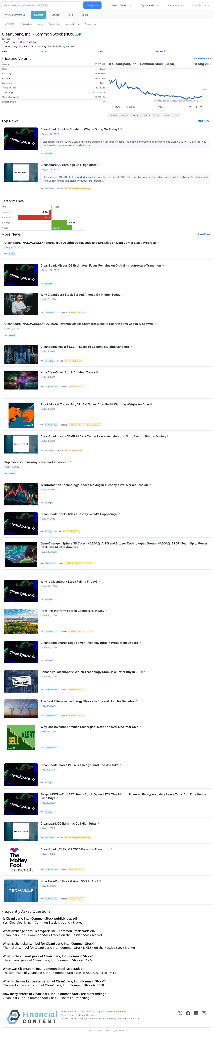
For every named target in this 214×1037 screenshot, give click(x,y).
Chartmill (12, 254)
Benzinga (48, 153)
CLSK (76, 34)
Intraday (113, 115)
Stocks (55, 14)
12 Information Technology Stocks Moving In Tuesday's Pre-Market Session (95, 485)
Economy (97, 425)
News (40, 24)
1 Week (124, 115)
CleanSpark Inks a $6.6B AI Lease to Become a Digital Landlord (86, 346)
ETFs (70, 14)
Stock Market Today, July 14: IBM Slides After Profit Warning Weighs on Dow (96, 404)
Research (160, 51)
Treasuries (90, 24)
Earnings (86, 189)
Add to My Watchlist (65, 46)
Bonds (89, 425)
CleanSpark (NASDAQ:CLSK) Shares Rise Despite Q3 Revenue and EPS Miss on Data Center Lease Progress (81, 242)
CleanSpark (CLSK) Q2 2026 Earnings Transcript (76, 849)
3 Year (166, 115)
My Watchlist (148, 5)
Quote (43, 51)
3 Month (146, 115)
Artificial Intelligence (73, 189)
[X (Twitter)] (180, 1017)
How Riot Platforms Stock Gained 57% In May (74, 610)
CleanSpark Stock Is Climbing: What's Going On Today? (81, 129)
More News (203, 120)
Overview (27, 24)
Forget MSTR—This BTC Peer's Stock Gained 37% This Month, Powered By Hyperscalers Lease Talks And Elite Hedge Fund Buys (123, 796)
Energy (89, 631)
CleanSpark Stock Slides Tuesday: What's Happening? (80, 514)
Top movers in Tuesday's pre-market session (38, 462)
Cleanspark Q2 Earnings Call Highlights (70, 823)
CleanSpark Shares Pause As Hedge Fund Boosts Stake (81, 765)
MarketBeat (49, 189)
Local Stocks (199, 5)
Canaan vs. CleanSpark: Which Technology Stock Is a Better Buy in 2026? (94, 672)
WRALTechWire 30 (15, 14)
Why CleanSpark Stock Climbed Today (69, 372)
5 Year (176, 115)
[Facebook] (188, 1017)
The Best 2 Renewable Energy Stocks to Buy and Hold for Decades (88, 701)
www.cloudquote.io (117, 1011)
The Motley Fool (51, 312)
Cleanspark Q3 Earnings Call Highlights (70, 165)
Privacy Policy (109, 1018)
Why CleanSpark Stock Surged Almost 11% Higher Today (82, 294)
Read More (203, 234)
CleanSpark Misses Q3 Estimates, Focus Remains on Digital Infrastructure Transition (102, 265)
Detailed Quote (201, 58)
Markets (38, 14)
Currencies (54, 24)
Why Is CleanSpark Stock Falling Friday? (70, 581)
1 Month (134, 115)
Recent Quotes (119, 5)
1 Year (156, 115)
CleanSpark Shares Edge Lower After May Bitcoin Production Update (90, 642)
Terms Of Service (130, 1018)
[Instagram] (203, 1017)
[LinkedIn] (196, 1017)
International (72, 24)
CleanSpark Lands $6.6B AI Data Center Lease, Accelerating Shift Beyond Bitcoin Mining (104, 436)
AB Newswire (50, 564)
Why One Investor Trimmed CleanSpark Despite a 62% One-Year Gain (91, 727)
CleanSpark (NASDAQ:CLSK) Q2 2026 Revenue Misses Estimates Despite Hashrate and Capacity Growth (80, 324)
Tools (85, 14)
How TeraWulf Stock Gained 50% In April (70, 881)
